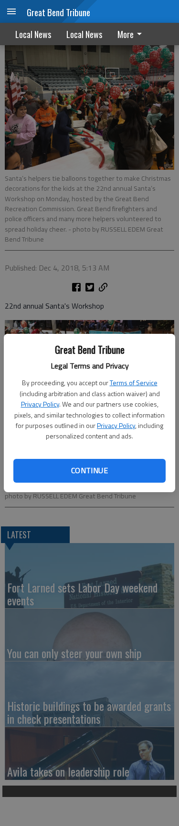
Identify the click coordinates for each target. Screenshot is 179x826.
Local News (33, 34)
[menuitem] (132, 34)
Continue (89, 470)
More (125, 34)
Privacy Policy (40, 404)
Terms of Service (134, 383)
